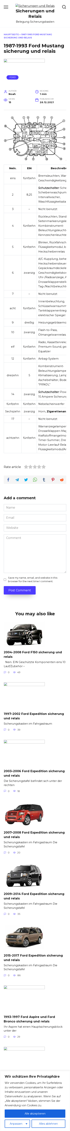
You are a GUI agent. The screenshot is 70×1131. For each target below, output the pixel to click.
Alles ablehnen (48, 1123)
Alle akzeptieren (35, 1113)
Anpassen (16, 1123)
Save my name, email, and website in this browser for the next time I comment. (32, 579)
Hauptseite (11, 34)
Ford (13, 77)
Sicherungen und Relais (35, 13)
